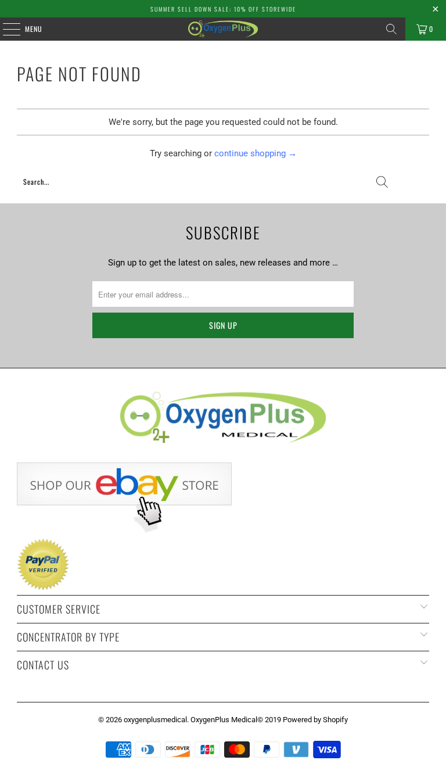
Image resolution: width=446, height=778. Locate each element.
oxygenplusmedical (155, 719)
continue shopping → (255, 153)
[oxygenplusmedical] (223, 29)
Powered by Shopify (315, 719)
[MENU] (5, 29)
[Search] (391, 29)
